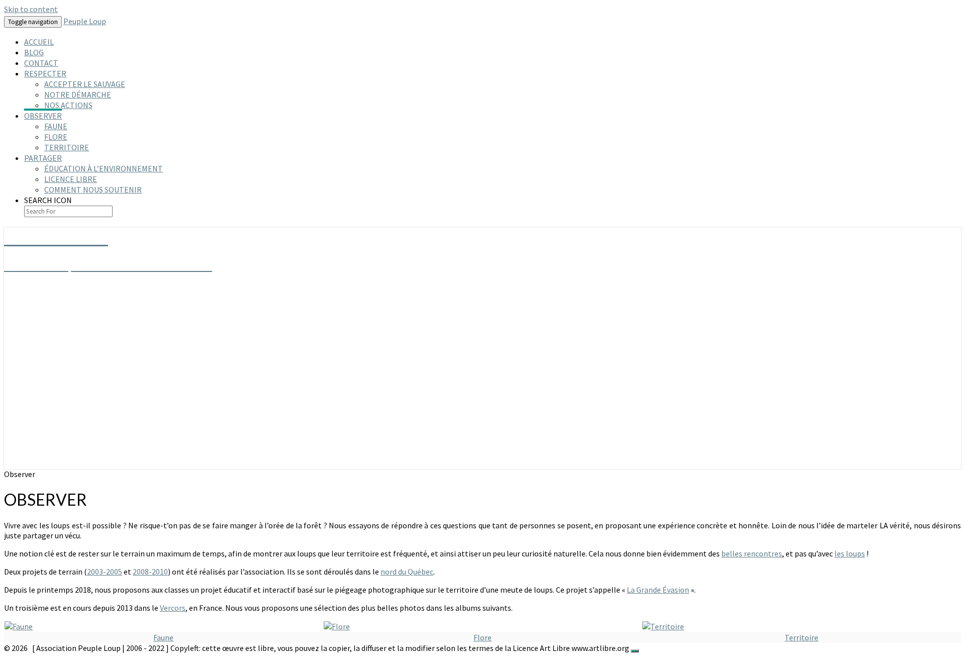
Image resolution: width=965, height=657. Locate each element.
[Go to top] (635, 650)
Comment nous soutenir (93, 189)
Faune (55, 126)
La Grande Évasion (658, 590)
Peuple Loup (84, 21)
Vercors (172, 608)
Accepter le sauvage (84, 84)
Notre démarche (77, 94)
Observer (43, 116)
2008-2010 (150, 572)
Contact (41, 63)
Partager (43, 158)
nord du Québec (406, 572)
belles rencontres (751, 553)
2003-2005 (104, 572)
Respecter (45, 73)
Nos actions (68, 105)
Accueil (39, 42)
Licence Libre (70, 179)
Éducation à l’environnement (103, 168)
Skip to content (31, 9)
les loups (849, 553)
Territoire (66, 147)
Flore (55, 137)
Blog (34, 52)
